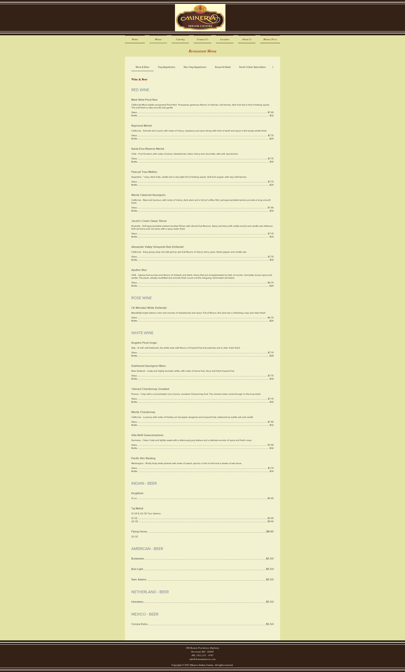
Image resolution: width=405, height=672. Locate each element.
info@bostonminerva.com (202, 659)
